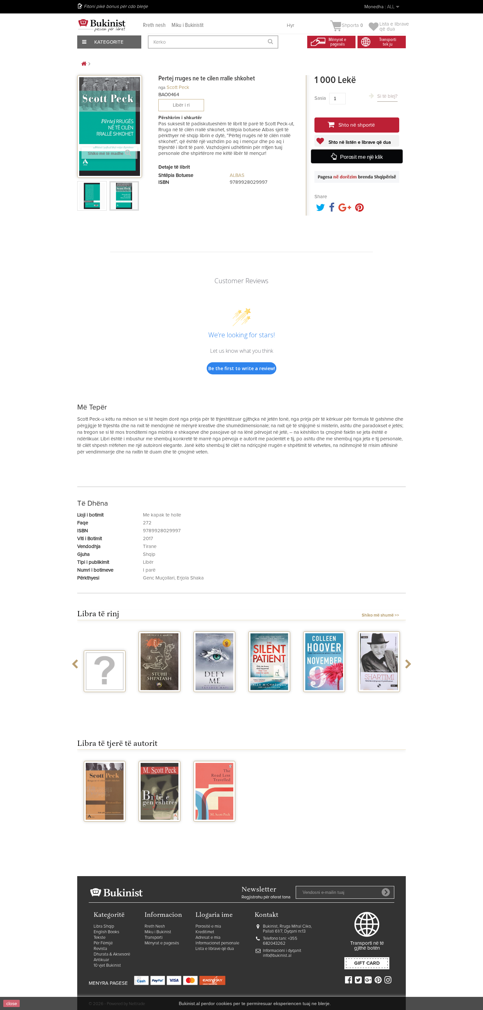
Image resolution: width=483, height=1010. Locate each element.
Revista (100, 949)
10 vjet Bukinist (107, 965)
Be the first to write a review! (241, 368)
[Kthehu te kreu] (84, 64)
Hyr (290, 25)
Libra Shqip (104, 926)
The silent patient (269, 700)
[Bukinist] (101, 25)
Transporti (154, 938)
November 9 (324, 698)
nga (161, 87)
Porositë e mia (208, 926)
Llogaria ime (214, 915)
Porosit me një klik (361, 157)
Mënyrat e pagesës (162, 943)
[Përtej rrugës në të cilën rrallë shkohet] (92, 195)
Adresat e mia (208, 938)
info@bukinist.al (277, 956)
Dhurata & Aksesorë (112, 954)
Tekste (99, 938)
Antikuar (101, 960)
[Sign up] (385, 892)
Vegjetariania (104, 698)
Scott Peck (178, 87)
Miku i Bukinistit (187, 25)
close (11, 1003)
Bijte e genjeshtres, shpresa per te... (159, 833)
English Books (106, 932)
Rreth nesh (154, 25)
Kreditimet (205, 932)
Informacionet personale (217, 943)
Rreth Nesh (155, 926)
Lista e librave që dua (215, 949)
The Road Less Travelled (214, 830)
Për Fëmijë (103, 943)
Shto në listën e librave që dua (359, 142)
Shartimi (379, 698)
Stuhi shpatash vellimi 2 (159, 700)
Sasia (320, 98)
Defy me (214, 698)
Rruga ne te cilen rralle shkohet (104, 833)
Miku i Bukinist (158, 932)
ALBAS (237, 175)
